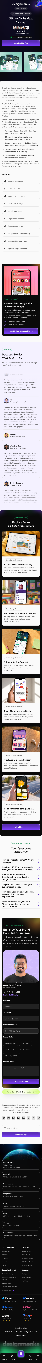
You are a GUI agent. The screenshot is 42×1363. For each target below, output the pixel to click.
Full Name (7, 1000)
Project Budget (8, 1037)
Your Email (7, 1012)
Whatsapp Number (10, 1025)
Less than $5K (10, 1043)
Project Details (8, 1062)
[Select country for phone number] (6, 1031)
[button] (38, 1357)
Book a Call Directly (10, 995)
